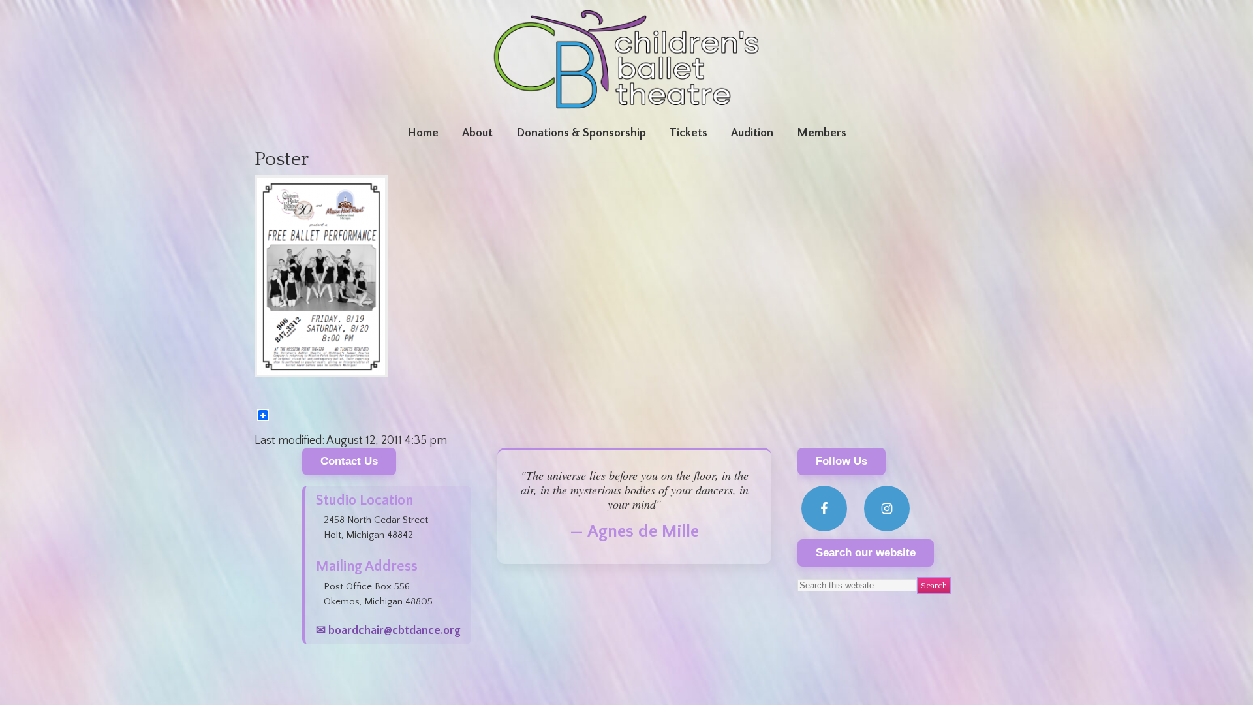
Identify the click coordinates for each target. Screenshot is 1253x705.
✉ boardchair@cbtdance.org (388, 630)
